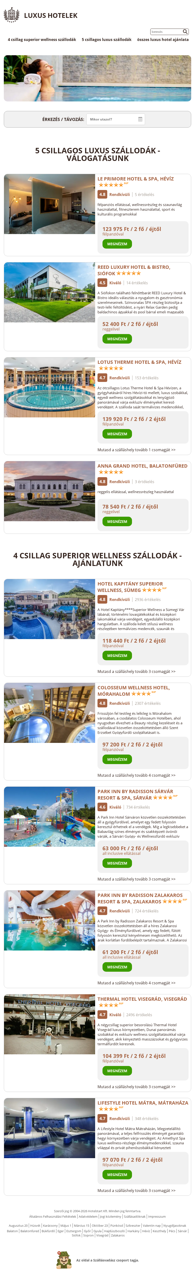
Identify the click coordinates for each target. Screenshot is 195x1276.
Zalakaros (118, 1235)
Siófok (76, 1235)
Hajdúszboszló (114, 1231)
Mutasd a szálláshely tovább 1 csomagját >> (137, 449)
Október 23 (100, 1225)
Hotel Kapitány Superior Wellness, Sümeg (130, 586)
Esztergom (73, 1231)
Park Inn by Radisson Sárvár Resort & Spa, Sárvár (135, 794)
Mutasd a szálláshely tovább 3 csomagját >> (137, 671)
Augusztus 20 (18, 1225)
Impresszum (157, 1216)
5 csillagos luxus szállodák (107, 39)
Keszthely (159, 1231)
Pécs (172, 1231)
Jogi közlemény (110, 1216)
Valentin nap (152, 1225)
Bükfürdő (48, 1231)
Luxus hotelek (51, 15)
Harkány (133, 1231)
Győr (87, 1231)
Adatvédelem (88, 1216)
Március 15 (81, 1225)
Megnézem (117, 243)
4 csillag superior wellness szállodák (42, 39)
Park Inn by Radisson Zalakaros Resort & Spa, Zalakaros (140, 898)
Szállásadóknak (135, 1216)
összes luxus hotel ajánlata (163, 39)
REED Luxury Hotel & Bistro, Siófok (134, 270)
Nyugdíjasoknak (174, 1225)
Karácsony (50, 1225)
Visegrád (102, 1235)
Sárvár (182, 1231)
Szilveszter (133, 1225)
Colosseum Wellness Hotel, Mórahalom (134, 690)
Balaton (12, 1231)
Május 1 (65, 1225)
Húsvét (35, 1225)
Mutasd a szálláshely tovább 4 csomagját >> (137, 775)
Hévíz (146, 1231)
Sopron (88, 1235)
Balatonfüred (29, 1231)
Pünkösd (116, 1225)
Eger (61, 1231)
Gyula (97, 1231)
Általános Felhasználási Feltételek (52, 1216)
